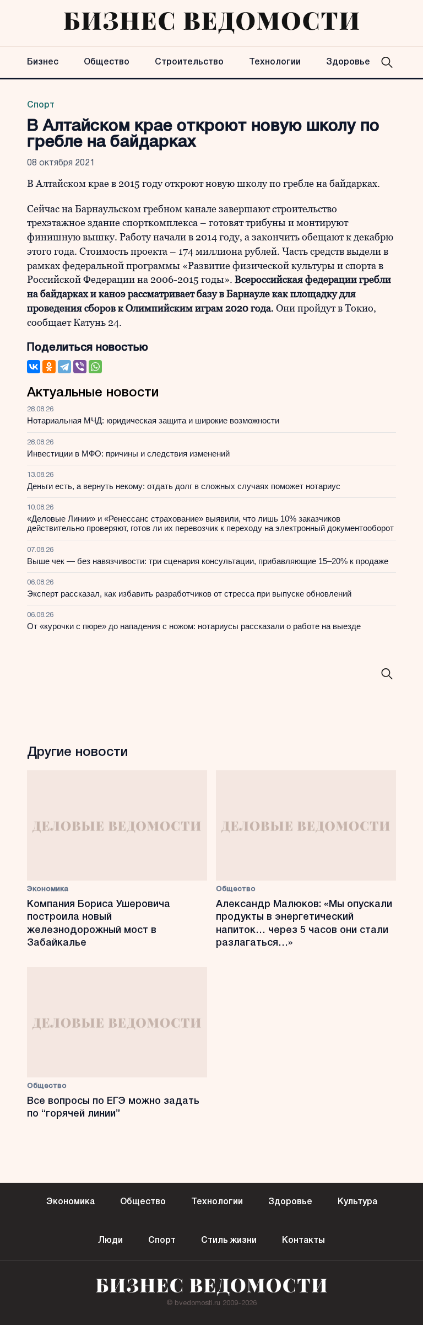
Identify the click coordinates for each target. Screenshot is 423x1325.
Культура (357, 1202)
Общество (106, 62)
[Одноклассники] (49, 366)
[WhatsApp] (95, 366)
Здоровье (348, 62)
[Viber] (79, 366)
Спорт (41, 105)
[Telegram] (64, 366)
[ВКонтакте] (33, 366)
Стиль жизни (229, 1240)
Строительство (189, 62)
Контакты (303, 1240)
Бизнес (42, 62)
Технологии (275, 62)
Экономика (47, 889)
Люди (110, 1240)
